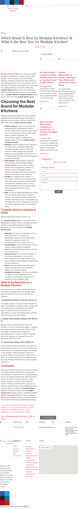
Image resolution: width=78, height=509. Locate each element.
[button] (65, 5)
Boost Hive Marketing (37, 506)
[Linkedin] (16, 2)
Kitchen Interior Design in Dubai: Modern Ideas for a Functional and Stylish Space (48, 77)
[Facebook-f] (2, 493)
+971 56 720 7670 (18, 427)
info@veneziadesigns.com (47, 427)
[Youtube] (7, 503)
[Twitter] (7, 2)
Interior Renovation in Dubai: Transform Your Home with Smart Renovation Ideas (67, 78)
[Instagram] (12, 2)
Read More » (44, 102)
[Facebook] (2, 2)
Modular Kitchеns (59, 162)
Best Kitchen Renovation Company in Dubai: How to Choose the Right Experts (48, 128)
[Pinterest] (21, 2)
